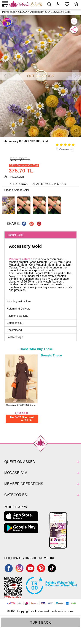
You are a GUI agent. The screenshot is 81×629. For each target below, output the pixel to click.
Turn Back (40, 622)
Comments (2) (67, 149)
